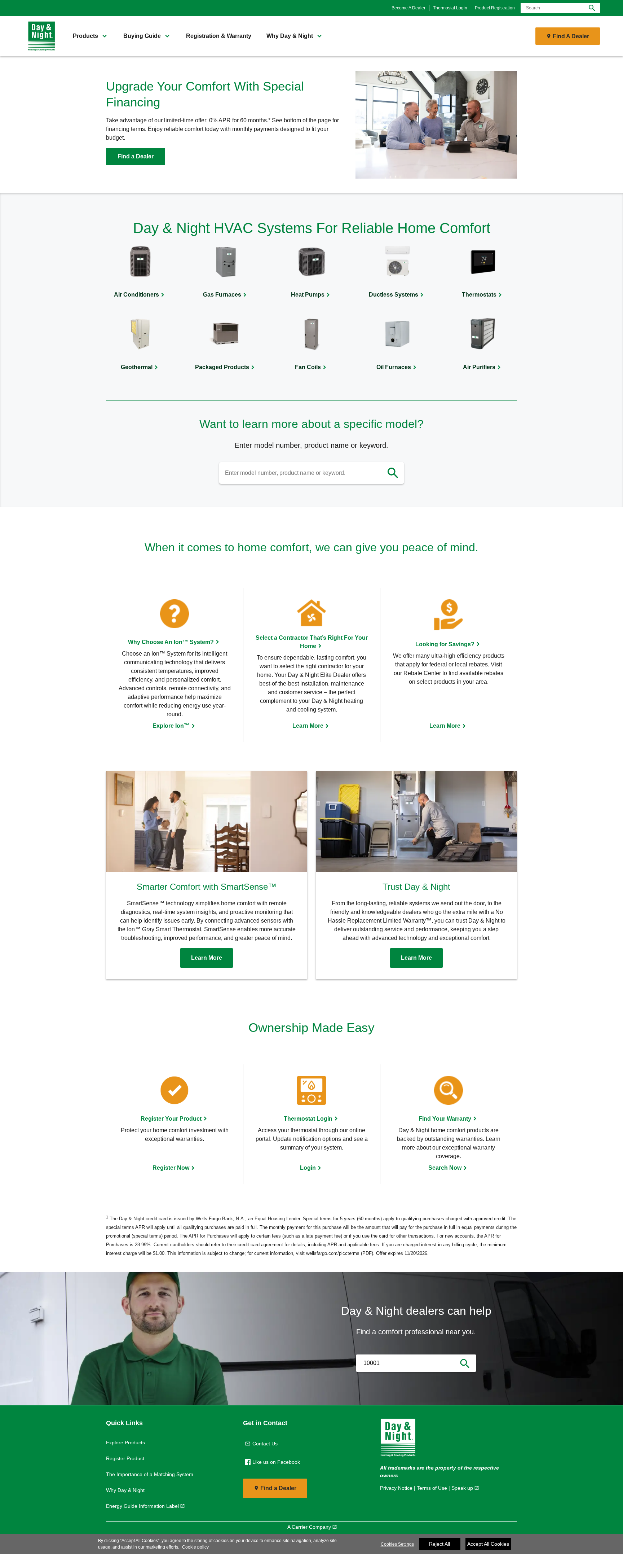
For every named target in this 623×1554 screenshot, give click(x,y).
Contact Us (265, 1443)
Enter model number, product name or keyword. (311, 445)
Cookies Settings (397, 1544)
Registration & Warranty (218, 36)
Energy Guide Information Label (142, 1506)
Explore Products (125, 1442)
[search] (393, 473)
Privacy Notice (396, 1488)
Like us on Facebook (276, 1462)
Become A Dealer (408, 7)
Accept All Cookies (488, 1544)
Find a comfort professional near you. (416, 1332)
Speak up (462, 1488)
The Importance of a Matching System (149, 1474)
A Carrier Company (309, 1527)
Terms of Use (432, 1488)
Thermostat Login (450, 7)
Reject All (439, 1544)
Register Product (125, 1458)
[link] (39, 36)
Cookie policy (195, 1547)
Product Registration (495, 7)
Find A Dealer (571, 36)
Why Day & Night (125, 1490)
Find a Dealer (136, 156)
